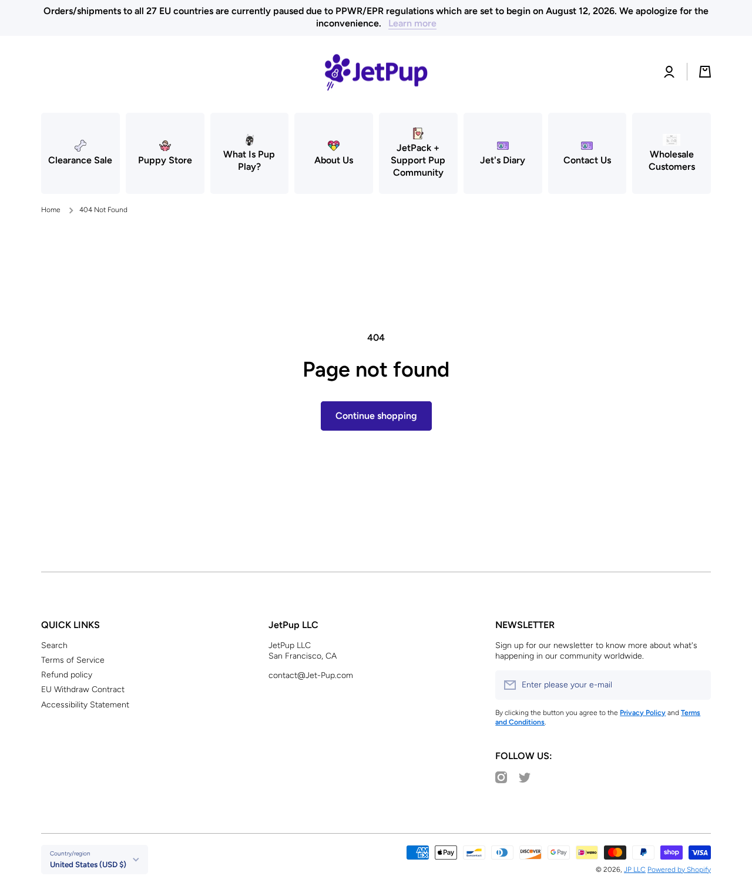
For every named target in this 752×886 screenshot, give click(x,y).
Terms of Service (73, 660)
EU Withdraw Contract (83, 689)
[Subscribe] (696, 685)
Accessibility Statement (85, 705)
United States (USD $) (88, 864)
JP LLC (635, 869)
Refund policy (66, 675)
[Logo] (376, 72)
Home (51, 210)
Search (54, 645)
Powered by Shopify (679, 869)
